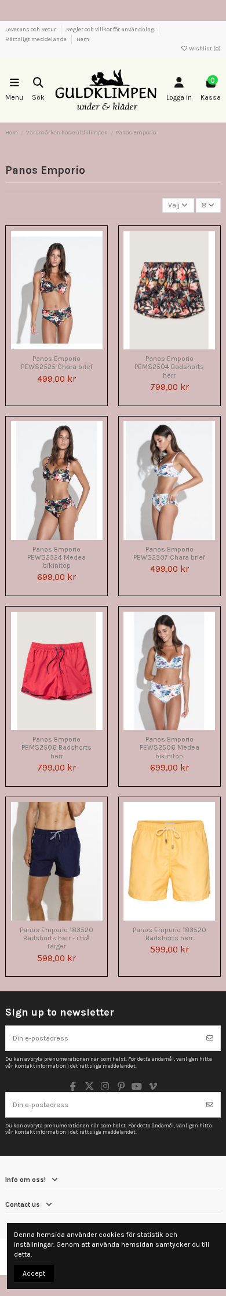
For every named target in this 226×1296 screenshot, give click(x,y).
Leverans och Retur (31, 29)
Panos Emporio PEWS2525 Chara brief (57, 363)
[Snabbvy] (70, 346)
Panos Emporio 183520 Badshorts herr (169, 934)
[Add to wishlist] (42, 346)
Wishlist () (204, 48)
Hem (82, 39)
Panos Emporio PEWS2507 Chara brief (169, 553)
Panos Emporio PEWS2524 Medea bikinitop (56, 557)
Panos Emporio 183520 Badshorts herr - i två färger (56, 938)
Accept (34, 1273)
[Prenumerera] (209, 1038)
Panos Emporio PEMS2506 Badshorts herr (56, 747)
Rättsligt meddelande (36, 39)
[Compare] (56, 346)
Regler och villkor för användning (110, 29)
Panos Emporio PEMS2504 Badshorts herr (169, 367)
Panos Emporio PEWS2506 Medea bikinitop (169, 747)
